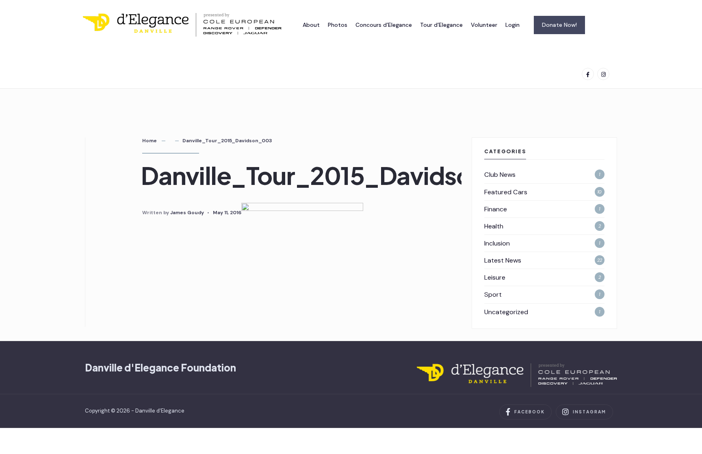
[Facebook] (588, 74)
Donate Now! (559, 24)
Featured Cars (505, 192)
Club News (500, 174)
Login (512, 24)
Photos (337, 24)
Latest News (502, 260)
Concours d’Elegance (383, 24)
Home (149, 140)
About (311, 24)
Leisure (494, 277)
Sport (493, 294)
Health (493, 226)
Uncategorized (506, 312)
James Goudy (187, 212)
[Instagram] (603, 74)
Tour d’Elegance (441, 24)
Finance (495, 209)
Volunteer (484, 24)
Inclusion (497, 243)
